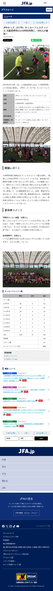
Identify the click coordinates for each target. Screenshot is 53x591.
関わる (5, 480)
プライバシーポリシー (11, 550)
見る (4, 466)
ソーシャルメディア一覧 (43, 526)
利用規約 (6, 540)
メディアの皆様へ (9, 561)
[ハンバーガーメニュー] (4, 3)
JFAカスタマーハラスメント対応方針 (16, 554)
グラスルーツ (7, 9)
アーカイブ (7, 557)
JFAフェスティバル (11, 356)
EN (45, 3)
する (4, 473)
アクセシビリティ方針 (11, 536)
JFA (3, 487)
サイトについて (8, 533)
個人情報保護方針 (9, 543)
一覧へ (26, 22)
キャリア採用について (11, 564)
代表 (4, 459)
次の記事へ (40, 22)
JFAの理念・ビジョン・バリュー (26, 513)
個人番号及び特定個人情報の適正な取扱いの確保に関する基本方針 (26, 547)
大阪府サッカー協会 (11, 359)
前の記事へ (12, 22)
